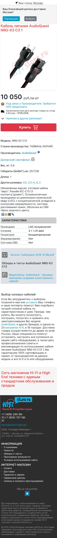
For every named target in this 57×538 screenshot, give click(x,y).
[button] (28, 105)
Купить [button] (25, 127)
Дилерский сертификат (16, 159)
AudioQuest (29, 153)
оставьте (31, 302)
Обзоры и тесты (13, 453)
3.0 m (31, 182)
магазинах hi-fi (14, 327)
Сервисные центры (14, 477)
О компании (10, 447)
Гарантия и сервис (14, 474)
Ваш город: (31, 3)
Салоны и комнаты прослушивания (23, 481)
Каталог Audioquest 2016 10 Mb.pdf (32, 254)
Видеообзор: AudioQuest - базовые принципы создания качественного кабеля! (31, 278)
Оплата (8, 468)
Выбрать (30, 18)
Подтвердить (11, 18)
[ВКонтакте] (3, 213)
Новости (9, 450)
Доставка (9, 471)
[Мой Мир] (9, 213)
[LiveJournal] (13, 213)
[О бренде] (38, 152)
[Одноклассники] (6, 213)
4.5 (25, 182)
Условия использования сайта (21, 460)
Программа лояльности (17, 456)
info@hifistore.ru (14, 425)
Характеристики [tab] (14, 220)
